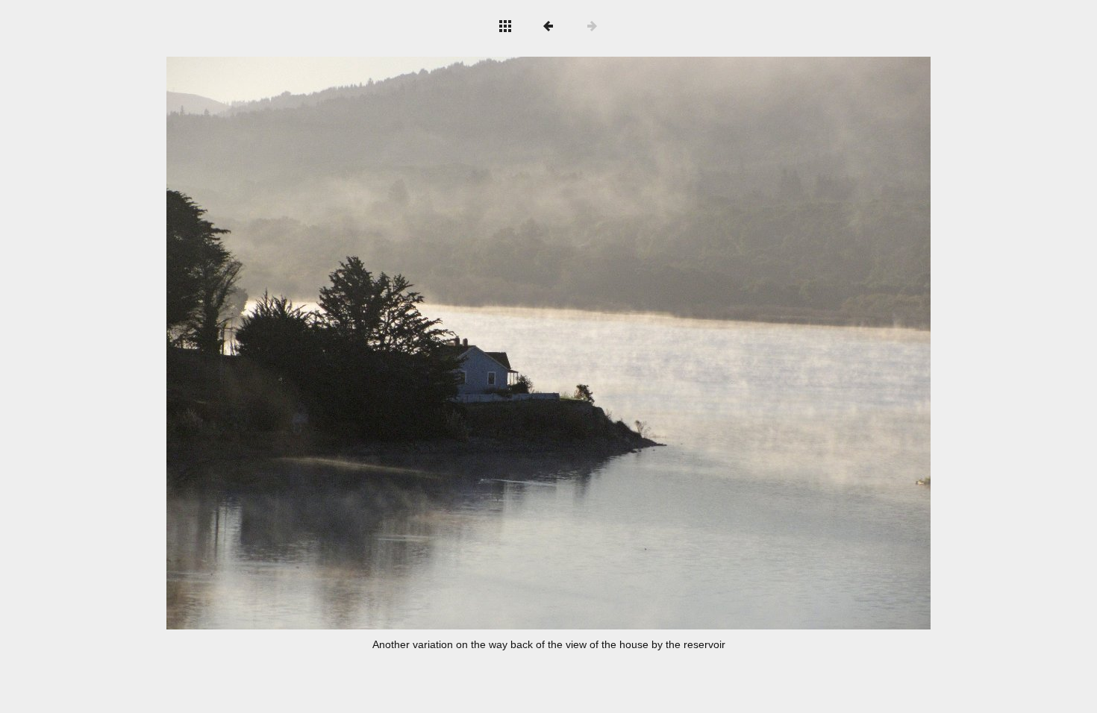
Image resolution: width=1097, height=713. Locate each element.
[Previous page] (319, 343)
